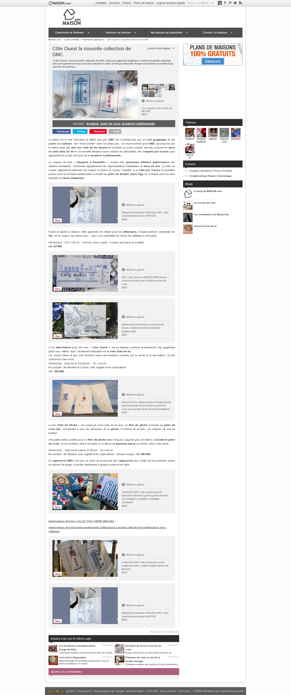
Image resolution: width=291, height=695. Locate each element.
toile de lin (190, 155)
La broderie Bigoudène (72, 657)
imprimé (213, 138)
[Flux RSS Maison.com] (240, 2)
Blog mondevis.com (104, 691)
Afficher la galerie (155, 101)
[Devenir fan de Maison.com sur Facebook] (225, 2)
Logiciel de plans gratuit (170, 2)
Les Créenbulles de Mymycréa (211, 214)
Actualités (101, 2)
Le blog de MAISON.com (208, 191)
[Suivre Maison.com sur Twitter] (235, 2)
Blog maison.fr (84, 691)
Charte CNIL (152, 691)
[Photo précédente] (73, 94)
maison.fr (70, 691)
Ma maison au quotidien (166, 32)
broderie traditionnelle (138, 123)
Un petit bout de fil (205, 226)
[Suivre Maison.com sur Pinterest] (230, 2)
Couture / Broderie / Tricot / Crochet (210, 170)
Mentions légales (135, 691)
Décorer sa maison (118, 32)
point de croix (110, 123)
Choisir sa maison (215, 32)
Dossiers (114, 2)
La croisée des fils (204, 202)
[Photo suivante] (116, 94)
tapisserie (236, 138)
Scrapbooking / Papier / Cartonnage (210, 176)
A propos (120, 691)
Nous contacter (168, 691)
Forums (126, 2)
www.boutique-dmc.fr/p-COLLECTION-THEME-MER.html (81, 521)
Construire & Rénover (69, 32)
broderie (93, 123)
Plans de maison (144, 2)
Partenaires (184, 691)
